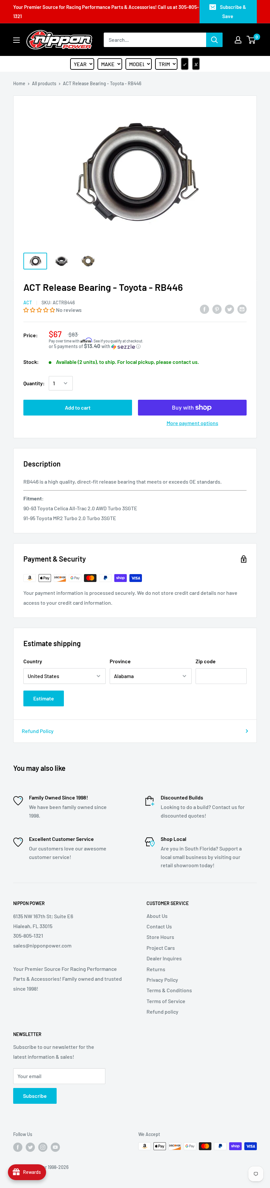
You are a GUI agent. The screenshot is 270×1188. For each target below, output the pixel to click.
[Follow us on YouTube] (55, 1146)
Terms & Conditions (169, 990)
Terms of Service (166, 1001)
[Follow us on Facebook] (17, 1146)
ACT (27, 302)
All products (44, 83)
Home (19, 83)
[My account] (238, 39)
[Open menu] (16, 40)
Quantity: (34, 383)
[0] (251, 40)
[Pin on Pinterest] (217, 309)
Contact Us (159, 926)
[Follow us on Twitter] (30, 1146)
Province (120, 661)
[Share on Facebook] (204, 309)
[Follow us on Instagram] (42, 1146)
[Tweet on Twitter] (229, 309)
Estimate (43, 698)
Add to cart (78, 407)
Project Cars (161, 948)
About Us (157, 916)
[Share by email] (242, 309)
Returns (156, 969)
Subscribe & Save (233, 11)
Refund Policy (38, 731)
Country (32, 661)
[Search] (214, 40)
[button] (39, 310)
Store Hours (160, 937)
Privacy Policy (162, 979)
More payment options (192, 423)
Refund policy (162, 1011)
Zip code (206, 661)
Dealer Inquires (164, 958)
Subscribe (35, 1096)
